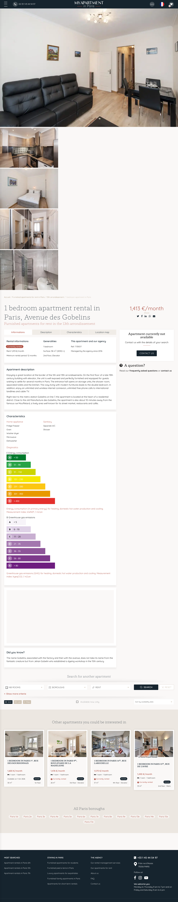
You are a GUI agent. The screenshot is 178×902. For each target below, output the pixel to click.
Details (37, 779)
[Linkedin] (146, 316)
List (19, 702)
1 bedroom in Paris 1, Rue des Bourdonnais (23, 761)
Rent (98, 687)
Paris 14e (149, 816)
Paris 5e (68, 816)
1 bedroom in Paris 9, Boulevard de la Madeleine (64, 763)
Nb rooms (14, 687)
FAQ (92, 878)
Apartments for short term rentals (62, 884)
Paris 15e (163, 816)
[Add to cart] (38, 735)
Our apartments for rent (101, 868)
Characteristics (74, 332)
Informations (18, 332)
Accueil (7, 297)
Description (46, 332)
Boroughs (58, 687)
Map (28, 702)
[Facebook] (142, 316)
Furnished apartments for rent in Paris (28, 297)
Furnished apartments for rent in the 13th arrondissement (49, 323)
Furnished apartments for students (62, 863)
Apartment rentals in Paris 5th (17, 868)
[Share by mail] (154, 316)
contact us (166, 370)
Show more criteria (16, 693)
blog (152, 4)
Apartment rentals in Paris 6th (17, 863)
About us (95, 873)
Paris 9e (121, 816)
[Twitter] (138, 316)
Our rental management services (105, 863)
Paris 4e (54, 816)
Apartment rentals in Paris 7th (17, 873)
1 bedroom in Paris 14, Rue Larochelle (110, 761)
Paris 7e (94, 816)
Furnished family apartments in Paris (63, 878)
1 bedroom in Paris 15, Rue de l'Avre (153, 765)
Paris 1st (14, 816)
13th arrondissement (55, 297)
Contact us (147, 353)
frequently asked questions (143, 370)
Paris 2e (28, 816)
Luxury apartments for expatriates (62, 873)
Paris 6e (81, 816)
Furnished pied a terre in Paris (60, 868)
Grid (10, 702)
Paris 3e (41, 816)
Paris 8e (108, 816)
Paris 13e (135, 816)
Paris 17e (89, 821)
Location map (102, 332)
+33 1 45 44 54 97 (147, 857)
